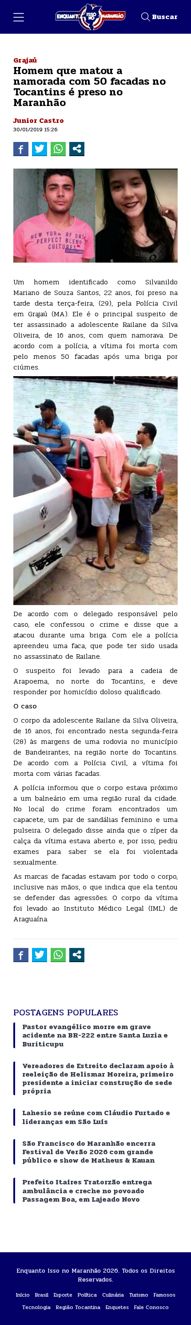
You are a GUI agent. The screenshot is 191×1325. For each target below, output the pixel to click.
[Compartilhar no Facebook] (20, 148)
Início (23, 1295)
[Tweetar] (39, 148)
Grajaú (25, 60)
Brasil (41, 1295)
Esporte (63, 1295)
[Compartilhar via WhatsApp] (58, 148)
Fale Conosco (151, 1307)
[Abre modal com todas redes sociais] (76, 148)
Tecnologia (36, 1307)
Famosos (164, 1295)
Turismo (138, 1295)
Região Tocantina (78, 1307)
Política (87, 1295)
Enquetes (117, 1307)
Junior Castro (38, 120)
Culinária (113, 1295)
